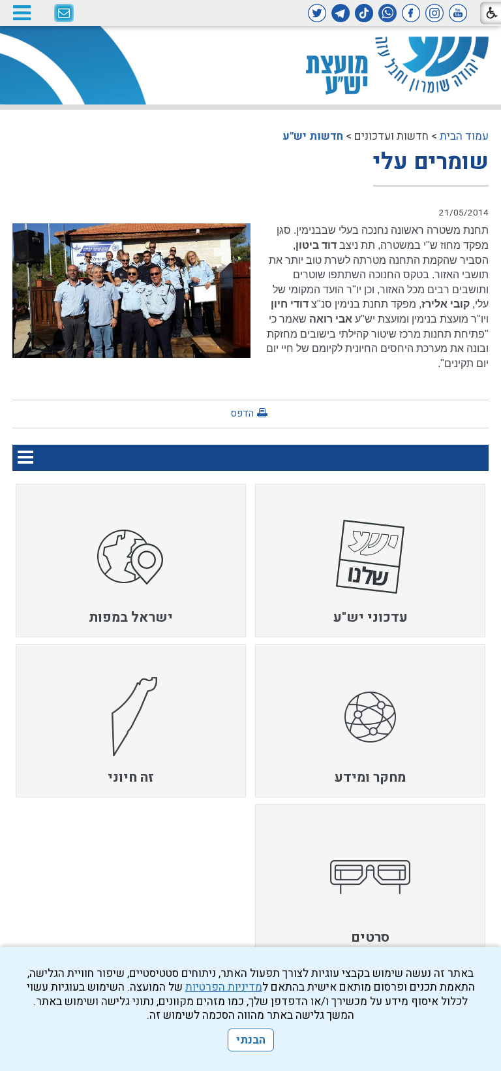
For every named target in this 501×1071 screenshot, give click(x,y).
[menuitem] (370, 560)
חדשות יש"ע (312, 136)
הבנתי (251, 1040)
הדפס (242, 413)
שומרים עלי (431, 162)
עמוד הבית (464, 136)
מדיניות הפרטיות (223, 987)
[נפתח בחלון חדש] (458, 13)
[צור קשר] (64, 14)
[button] (22, 12)
